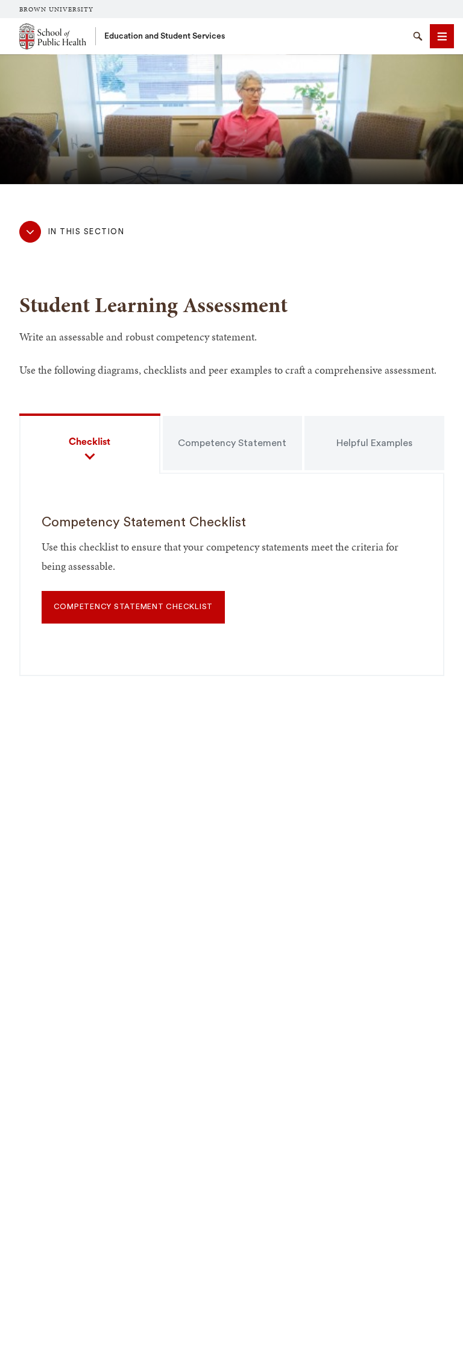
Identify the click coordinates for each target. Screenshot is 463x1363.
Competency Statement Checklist (133, 606)
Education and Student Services (164, 36)
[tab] (89, 443)
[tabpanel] (232, 583)
